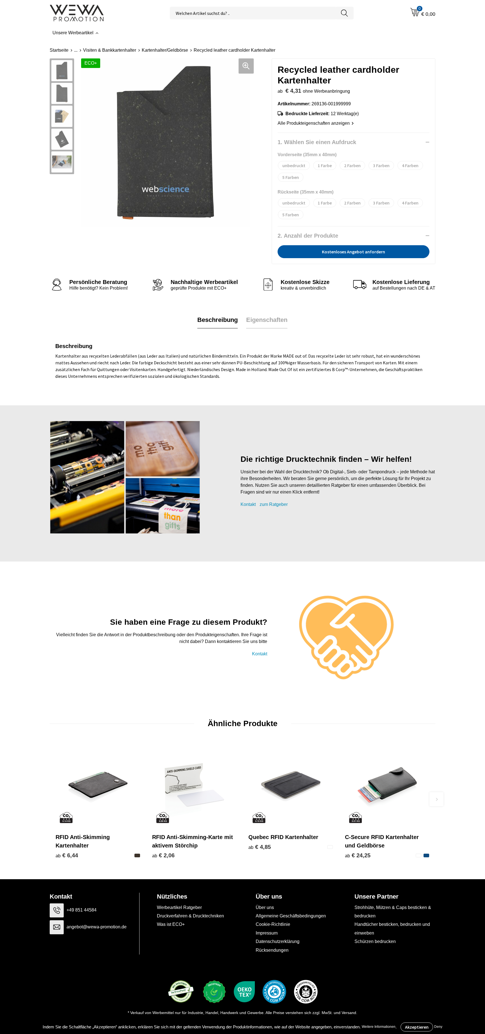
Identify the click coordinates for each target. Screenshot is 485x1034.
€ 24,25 (357, 855)
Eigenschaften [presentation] (266, 319)
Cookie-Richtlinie (273, 924)
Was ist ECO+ (171, 924)
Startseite (59, 50)
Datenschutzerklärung (277, 941)
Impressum (267, 933)
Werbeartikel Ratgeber (179, 907)
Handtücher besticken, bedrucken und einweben (392, 928)
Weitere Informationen (378, 1027)
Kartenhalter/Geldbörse (165, 50)
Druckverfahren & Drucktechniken (190, 915)
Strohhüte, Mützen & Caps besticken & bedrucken (392, 911)
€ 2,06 (163, 855)
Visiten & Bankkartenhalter (109, 50)
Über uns (265, 907)
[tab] (217, 320)
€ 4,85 (259, 847)
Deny (438, 1027)
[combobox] (253, 13)
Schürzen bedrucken (375, 941)
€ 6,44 (67, 855)
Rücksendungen (272, 950)
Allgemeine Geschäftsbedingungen (291, 915)
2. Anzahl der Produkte (308, 236)
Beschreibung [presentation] (217, 319)
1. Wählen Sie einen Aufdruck (317, 142)
